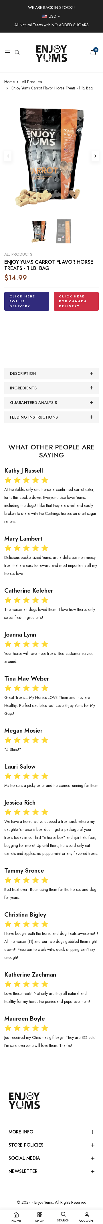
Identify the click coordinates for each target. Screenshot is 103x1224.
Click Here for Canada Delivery (73, 301)
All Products (18, 254)
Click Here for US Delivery (22, 301)
